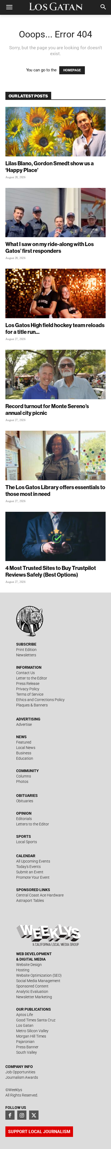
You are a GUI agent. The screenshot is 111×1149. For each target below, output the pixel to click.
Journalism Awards (21, 1077)
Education (24, 758)
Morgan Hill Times (31, 1036)
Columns (23, 776)
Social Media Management (38, 981)
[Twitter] (33, 1115)
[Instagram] (21, 1115)
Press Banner (27, 1047)
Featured (23, 742)
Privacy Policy (27, 689)
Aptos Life (24, 1015)
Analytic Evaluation (32, 991)
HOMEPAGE (72, 70)
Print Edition (26, 649)
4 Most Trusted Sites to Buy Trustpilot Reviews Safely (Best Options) (50, 571)
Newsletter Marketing (34, 997)
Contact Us (25, 673)
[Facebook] (10, 1115)
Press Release (27, 683)
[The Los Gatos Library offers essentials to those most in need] (55, 455)
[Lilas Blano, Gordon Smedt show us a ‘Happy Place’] (55, 131)
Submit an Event (29, 872)
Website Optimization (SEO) (39, 975)
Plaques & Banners (32, 705)
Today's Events (28, 866)
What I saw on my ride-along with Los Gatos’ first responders (49, 247)
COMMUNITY (27, 771)
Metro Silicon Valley (32, 1031)
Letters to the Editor (32, 824)
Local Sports (26, 842)
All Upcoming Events (33, 861)
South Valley (26, 1052)
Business (23, 753)
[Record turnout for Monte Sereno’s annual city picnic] (55, 374)
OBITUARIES (27, 795)
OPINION (24, 813)
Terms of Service (29, 694)
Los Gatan (24, 1025)
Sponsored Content (32, 986)
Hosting (22, 970)
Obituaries (24, 801)
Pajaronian (25, 1041)
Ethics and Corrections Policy (40, 700)
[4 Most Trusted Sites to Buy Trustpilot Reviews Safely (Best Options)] (55, 536)
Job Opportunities (20, 1072)
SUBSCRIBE (26, 644)
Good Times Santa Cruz (36, 1020)
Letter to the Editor (31, 678)
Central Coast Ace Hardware (40, 895)
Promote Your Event (33, 877)
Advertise (24, 724)
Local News (25, 747)
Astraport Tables (30, 900)
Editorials (24, 819)
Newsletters (26, 655)
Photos (22, 781)
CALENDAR (25, 856)
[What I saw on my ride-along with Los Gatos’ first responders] (55, 212)
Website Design (29, 964)
